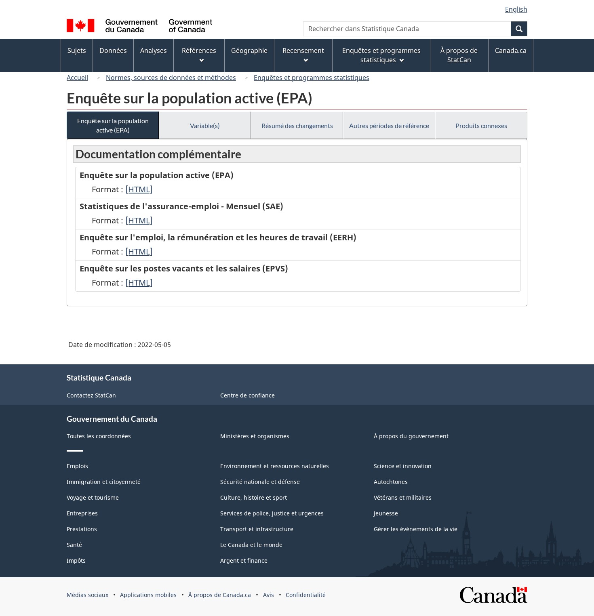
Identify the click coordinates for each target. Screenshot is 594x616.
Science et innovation (403, 466)
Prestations (82, 529)
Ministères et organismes (254, 436)
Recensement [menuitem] (303, 50)
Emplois (77, 466)
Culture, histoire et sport (253, 497)
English (516, 9)
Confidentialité (306, 595)
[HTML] (139, 189)
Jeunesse (386, 513)
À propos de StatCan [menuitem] (459, 55)
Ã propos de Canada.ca (219, 595)
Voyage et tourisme (93, 497)
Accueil (77, 77)
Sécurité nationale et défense (260, 482)
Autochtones (391, 482)
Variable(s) (205, 125)
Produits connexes (481, 125)
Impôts (76, 560)
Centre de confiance (247, 395)
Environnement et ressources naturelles (274, 466)
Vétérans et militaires (403, 497)
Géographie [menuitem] (249, 50)
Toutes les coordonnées (99, 436)
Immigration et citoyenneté (104, 482)
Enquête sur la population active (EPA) (113, 125)
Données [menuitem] (113, 50)
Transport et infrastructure (256, 529)
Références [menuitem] (199, 50)
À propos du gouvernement (411, 436)
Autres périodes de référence (389, 125)
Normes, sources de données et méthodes (171, 77)
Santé (74, 545)
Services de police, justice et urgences (272, 513)
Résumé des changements (297, 125)
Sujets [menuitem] (76, 50)
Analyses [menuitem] (153, 50)
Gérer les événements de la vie (415, 529)
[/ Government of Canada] (139, 27)
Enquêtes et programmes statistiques (311, 77)
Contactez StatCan (91, 395)
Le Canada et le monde (251, 545)
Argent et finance (244, 560)
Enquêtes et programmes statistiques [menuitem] (381, 55)
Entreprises (82, 513)
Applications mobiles (148, 595)
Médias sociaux (87, 595)
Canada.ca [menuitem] (511, 50)
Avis (268, 595)
